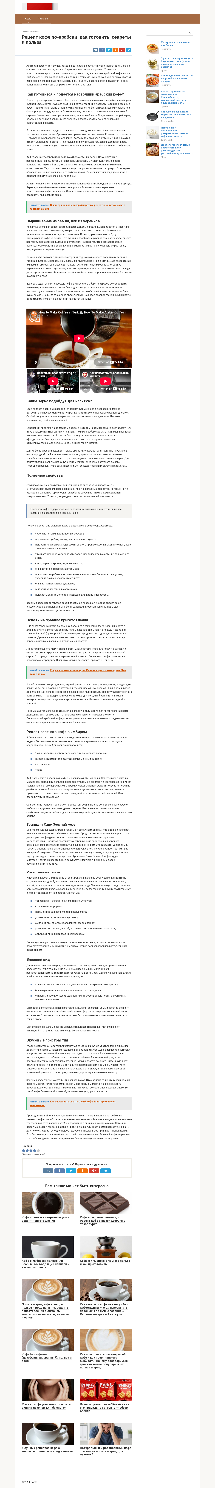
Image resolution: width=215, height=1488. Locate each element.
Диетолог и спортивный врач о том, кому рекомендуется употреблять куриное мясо (177, 149)
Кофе (28, 18)
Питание (43, 18)
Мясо (164, 157)
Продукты (166, 49)
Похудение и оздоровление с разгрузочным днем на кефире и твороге (174, 132)
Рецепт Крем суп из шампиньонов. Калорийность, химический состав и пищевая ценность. (173, 97)
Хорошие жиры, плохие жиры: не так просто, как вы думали (176, 114)
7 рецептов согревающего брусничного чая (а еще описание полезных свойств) (177, 62)
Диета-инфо (167, 121)
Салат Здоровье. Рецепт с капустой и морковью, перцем (177, 78)
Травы (164, 70)
